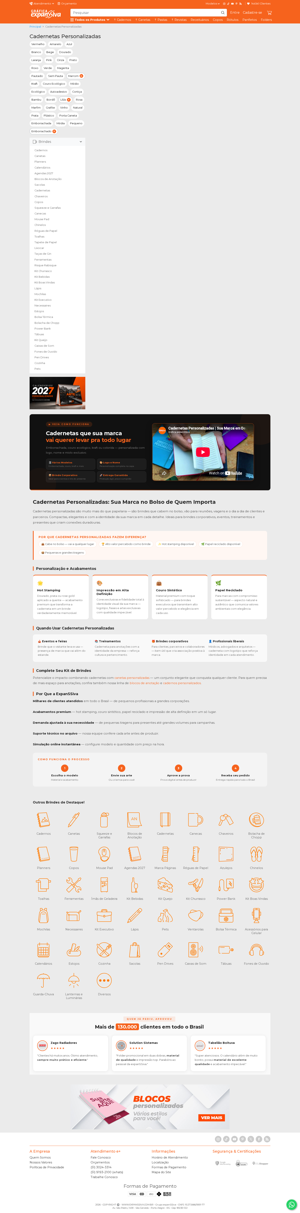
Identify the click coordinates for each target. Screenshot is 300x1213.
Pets (37, 368)
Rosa (79, 99)
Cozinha (39, 363)
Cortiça (77, 91)
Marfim (36, 107)
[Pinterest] (236, 3)
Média (61, 123)
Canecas (40, 213)
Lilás (63, 99)
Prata (34, 115)
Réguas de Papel (45, 230)
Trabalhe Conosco (104, 1177)
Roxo (34, 68)
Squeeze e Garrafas (47, 207)
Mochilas (40, 294)
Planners (40, 161)
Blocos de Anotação (48, 179)
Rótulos (232, 20)
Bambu (36, 99)
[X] (251, 1139)
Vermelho (37, 44)
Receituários (200, 20)
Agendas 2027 (43, 173)
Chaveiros (41, 196)
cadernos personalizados (182, 683)
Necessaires (42, 305)
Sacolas (39, 184)
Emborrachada (41, 123)
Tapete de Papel (45, 242)
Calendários (42, 167)
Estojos (39, 311)
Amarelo (55, 44)
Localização (160, 1162)
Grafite (50, 107)
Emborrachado (41, 131)
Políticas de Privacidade (47, 1167)
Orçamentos (100, 1162)
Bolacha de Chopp (46, 322)
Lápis (37, 288)
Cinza (60, 60)
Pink (49, 60)
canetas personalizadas (131, 678)
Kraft (34, 83)
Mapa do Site (161, 1172)
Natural (77, 107)
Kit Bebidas (42, 276)
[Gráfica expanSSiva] (46, 14)
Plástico (49, 115)
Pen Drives (41, 357)
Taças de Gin (42, 253)
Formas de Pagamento (169, 1167)
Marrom (73, 76)
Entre (235, 12)
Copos (218, 20)
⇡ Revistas (179, 20)
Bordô (51, 99)
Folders (266, 20)
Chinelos (40, 224)
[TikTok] (228, 3)
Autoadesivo (58, 91)
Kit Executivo (43, 299)
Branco (36, 52)
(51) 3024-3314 (101, 1167)
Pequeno (76, 123)
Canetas (39, 156)
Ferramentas (42, 259)
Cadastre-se (252, 12)
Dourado (65, 52)
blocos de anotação (144, 683)
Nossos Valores (41, 1162)
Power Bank (42, 328)
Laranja (36, 60)
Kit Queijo (40, 340)
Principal (35, 26)
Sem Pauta (55, 76)
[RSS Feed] (240, 3)
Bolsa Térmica (43, 317)
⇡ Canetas (142, 20)
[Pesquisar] (223, 13)
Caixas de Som (44, 345)
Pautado (37, 76)
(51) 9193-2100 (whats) (107, 1172)
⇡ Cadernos (122, 20)
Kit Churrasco (43, 271)
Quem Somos (40, 1157)
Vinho (64, 107)
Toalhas (39, 236)
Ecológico (38, 91)
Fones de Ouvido (45, 351)
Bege (50, 52)
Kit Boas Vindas (44, 282)
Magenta (63, 68)
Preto (73, 60)
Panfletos (249, 20)
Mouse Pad (41, 219)
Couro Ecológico (54, 83)
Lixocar (39, 248)
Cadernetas (42, 190)
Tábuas (39, 334)
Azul (69, 44)
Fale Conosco (101, 1157)
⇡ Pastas (160, 20)
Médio (74, 83)
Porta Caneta (68, 115)
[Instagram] (224, 3)
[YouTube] (232, 3)
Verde (48, 68)
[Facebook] (259, 1139)
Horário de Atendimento (170, 1157)
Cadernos (40, 150)
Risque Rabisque (45, 265)
